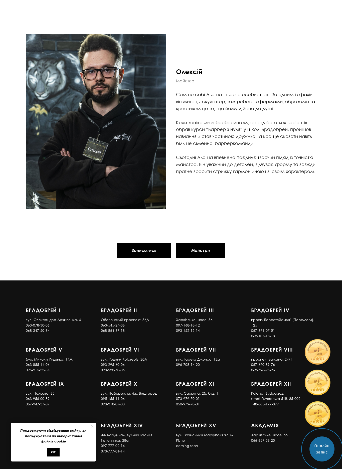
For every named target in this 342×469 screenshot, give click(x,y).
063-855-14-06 (38, 364)
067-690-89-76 (263, 364)
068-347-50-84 (38, 330)
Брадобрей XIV (122, 425)
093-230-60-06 (113, 370)
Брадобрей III (195, 310)
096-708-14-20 (188, 364)
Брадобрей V (44, 350)
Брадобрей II (119, 310)
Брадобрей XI (195, 384)
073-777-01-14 (113, 451)
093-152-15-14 (188, 330)
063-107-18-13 (263, 336)
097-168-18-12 (188, 325)
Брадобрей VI (120, 350)
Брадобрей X (119, 384)
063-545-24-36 (113, 325)
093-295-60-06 (113, 364)
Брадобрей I (43, 310)
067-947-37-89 (38, 404)
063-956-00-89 (38, 398)
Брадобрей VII (196, 350)
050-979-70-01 (188, 404)
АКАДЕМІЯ (265, 425)
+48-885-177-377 (265, 404)
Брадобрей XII (271, 384)
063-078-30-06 (38, 325)
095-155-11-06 (113, 398)
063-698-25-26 (263, 370)
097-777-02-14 (113, 445)
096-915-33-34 (38, 370)
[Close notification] (92, 426)
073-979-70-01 (188, 398)
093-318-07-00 (113, 404)
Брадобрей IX (45, 384)
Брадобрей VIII (272, 350)
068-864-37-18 (113, 330)
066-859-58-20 (263, 440)
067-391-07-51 (263, 330)
